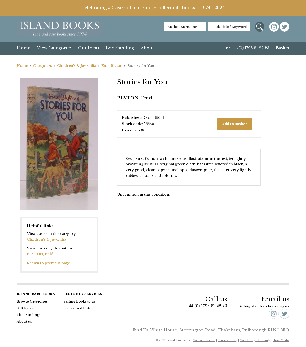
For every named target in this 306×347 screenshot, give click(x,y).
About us (24, 322)
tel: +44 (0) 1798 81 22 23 (247, 47)
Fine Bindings (28, 315)
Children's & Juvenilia (76, 66)
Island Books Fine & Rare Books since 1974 (60, 29)
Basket (282, 47)
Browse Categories (32, 301)
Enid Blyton (111, 66)
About (147, 47)
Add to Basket (234, 124)
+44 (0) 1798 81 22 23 (207, 306)
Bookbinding (120, 47)
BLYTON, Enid (40, 254)
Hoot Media (281, 340)
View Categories (54, 47)
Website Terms (204, 340)
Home (23, 47)
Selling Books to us (79, 301)
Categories (42, 66)
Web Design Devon (254, 340)
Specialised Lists (77, 308)
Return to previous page (48, 263)
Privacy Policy (227, 340)
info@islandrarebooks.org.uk (264, 306)
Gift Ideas (88, 47)
